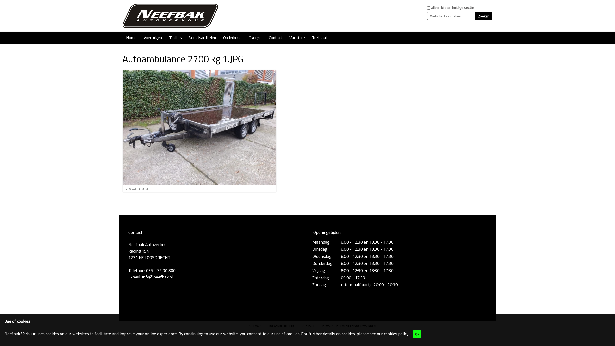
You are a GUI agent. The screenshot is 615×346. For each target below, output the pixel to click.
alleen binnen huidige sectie (452, 7)
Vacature (297, 38)
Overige (255, 38)
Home (131, 38)
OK (417, 334)
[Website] (171, 16)
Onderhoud (232, 38)
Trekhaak (320, 38)
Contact (275, 38)
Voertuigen (153, 38)
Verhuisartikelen (202, 38)
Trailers (175, 38)
